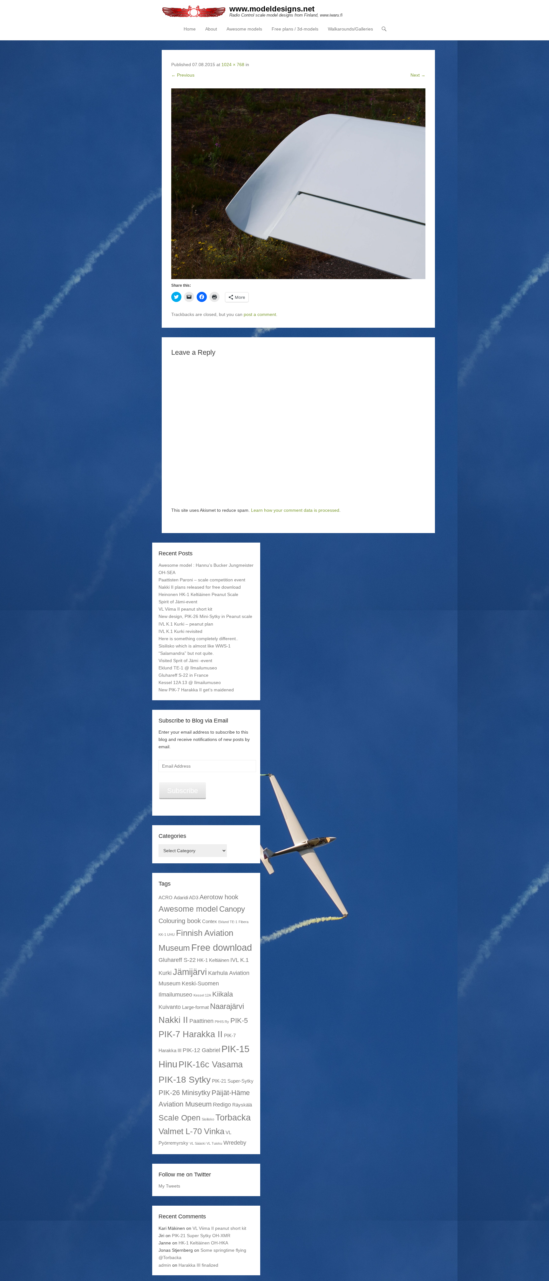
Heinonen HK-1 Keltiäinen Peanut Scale (198, 594)
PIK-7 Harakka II (191, 1034)
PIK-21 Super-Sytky (233, 1081)
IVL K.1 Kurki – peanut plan (186, 624)
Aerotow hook (219, 897)
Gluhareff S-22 (177, 960)
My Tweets (169, 1186)
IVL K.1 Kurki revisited (180, 631)
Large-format (195, 1007)
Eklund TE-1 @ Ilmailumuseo (188, 667)
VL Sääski (197, 1143)
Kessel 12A (202, 995)
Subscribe (182, 791)
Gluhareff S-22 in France (183, 675)
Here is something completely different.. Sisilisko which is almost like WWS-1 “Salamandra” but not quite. (198, 646)
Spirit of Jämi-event (178, 601)
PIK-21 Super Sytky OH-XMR (201, 1235)
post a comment (260, 314)
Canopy (232, 909)
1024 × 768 (232, 64)
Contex (209, 921)
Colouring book (180, 920)
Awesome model (188, 908)
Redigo (222, 1104)
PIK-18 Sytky (185, 1079)
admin (165, 1265)
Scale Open (179, 1117)
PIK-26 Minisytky (184, 1093)
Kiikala (222, 994)
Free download (221, 947)
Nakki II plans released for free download (200, 587)
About (211, 28)
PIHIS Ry (222, 1022)
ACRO (166, 897)
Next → (417, 75)
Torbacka (233, 1117)
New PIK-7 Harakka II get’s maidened (196, 689)
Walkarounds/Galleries (350, 28)
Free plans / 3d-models (295, 28)
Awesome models (244, 28)
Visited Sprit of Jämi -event (185, 660)
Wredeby (234, 1143)
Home (190, 28)
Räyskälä (242, 1104)
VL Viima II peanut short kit (185, 609)
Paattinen (201, 1021)
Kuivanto (170, 1007)
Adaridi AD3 (186, 897)
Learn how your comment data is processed (295, 510)
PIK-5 (239, 1020)
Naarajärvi (227, 1006)
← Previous (182, 75)
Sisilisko (208, 1119)
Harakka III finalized (198, 1265)
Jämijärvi (190, 972)
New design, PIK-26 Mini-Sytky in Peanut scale (205, 616)
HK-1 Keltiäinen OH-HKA (203, 1242)
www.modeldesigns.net (272, 8)
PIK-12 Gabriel (201, 1050)
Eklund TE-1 (227, 922)
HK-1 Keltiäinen (213, 960)
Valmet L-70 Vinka (191, 1131)
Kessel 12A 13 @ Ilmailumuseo (190, 682)
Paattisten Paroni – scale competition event (202, 579)
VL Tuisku (214, 1143)
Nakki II (173, 1020)
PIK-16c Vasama (211, 1064)
